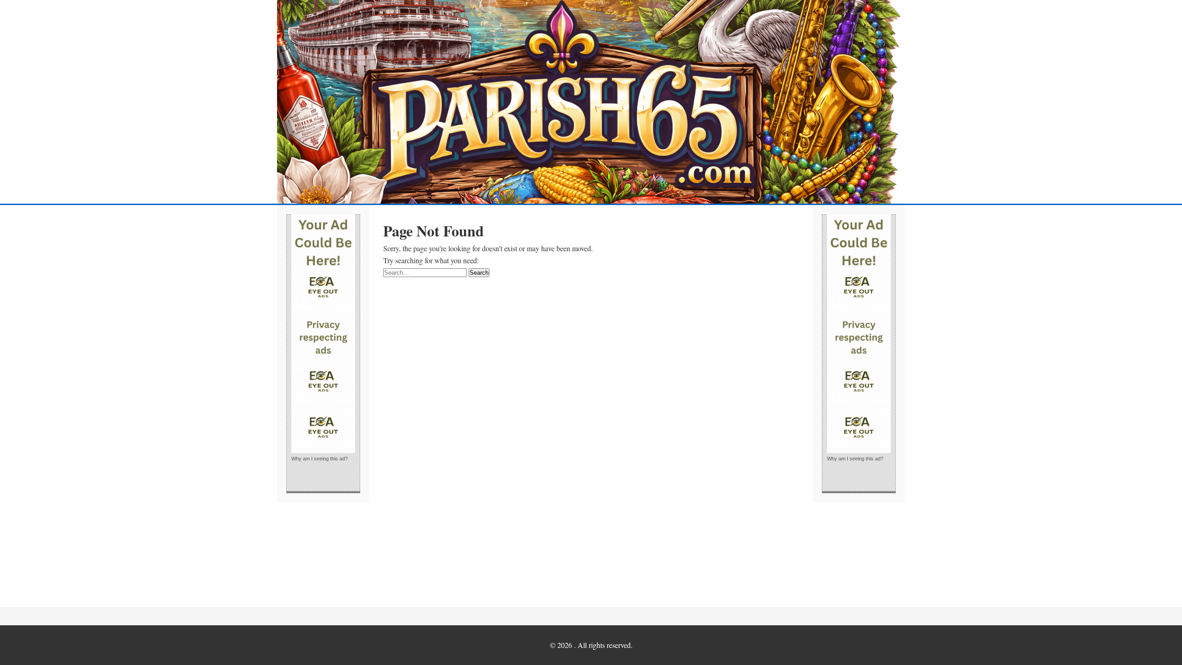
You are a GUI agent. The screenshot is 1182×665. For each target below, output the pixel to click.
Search (479, 272)
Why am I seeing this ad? (319, 458)
